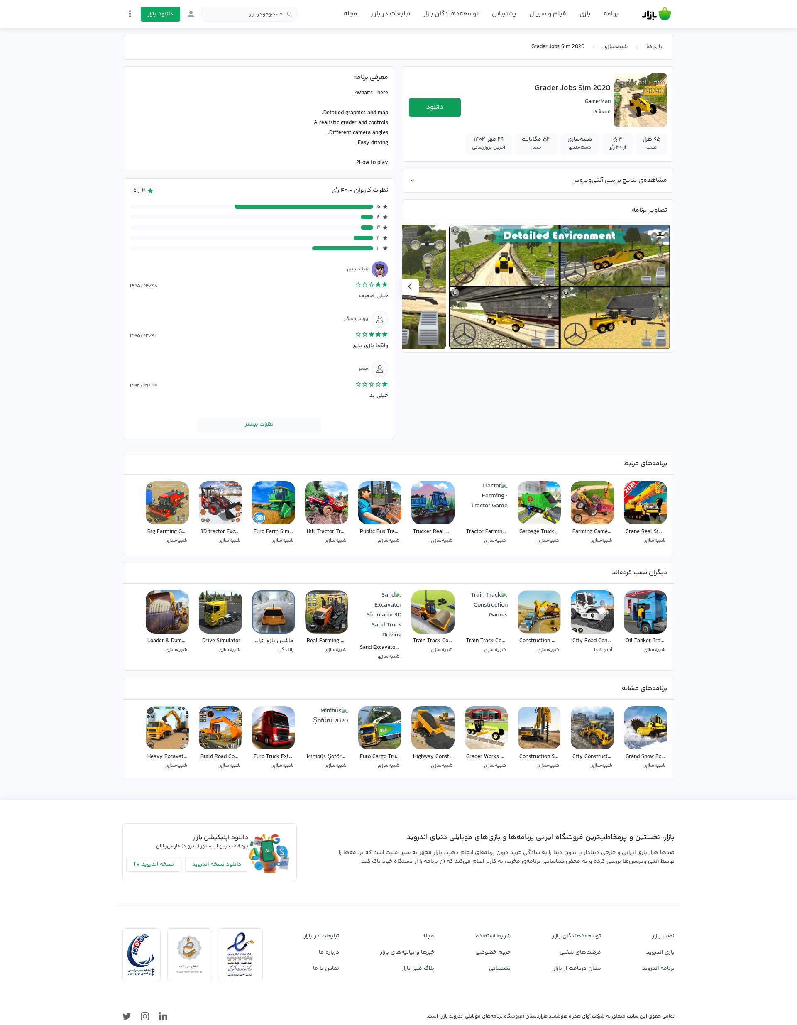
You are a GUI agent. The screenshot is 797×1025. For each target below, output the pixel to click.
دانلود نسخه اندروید (216, 864)
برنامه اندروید (658, 968)
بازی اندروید (660, 952)
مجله (350, 14)
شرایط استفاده (493, 936)
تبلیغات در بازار (390, 14)
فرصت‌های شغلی (580, 952)
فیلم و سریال (547, 14)
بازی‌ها (654, 46)
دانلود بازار (160, 14)
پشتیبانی (504, 14)
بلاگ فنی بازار (418, 968)
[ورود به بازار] (190, 14)
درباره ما (329, 952)
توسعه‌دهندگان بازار (451, 14)
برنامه (611, 14)
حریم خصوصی (493, 952)
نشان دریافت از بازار (577, 968)
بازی (584, 14)
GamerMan (598, 101)
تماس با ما (326, 968)
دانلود (434, 107)
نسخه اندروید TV (153, 864)
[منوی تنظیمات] (129, 13)
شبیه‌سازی (615, 46)
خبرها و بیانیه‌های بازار (407, 952)
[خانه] (656, 14)
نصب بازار (663, 936)
